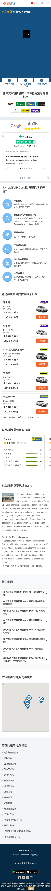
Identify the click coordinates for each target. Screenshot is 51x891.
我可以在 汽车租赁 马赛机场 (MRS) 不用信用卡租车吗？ (24, 631)
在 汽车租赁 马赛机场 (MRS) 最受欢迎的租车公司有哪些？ (24, 602)
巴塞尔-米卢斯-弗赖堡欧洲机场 (17, 831)
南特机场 (8, 797)
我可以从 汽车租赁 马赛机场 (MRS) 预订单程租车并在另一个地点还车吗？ (24, 659)
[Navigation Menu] (48, 3)
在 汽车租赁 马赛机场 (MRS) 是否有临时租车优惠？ (24, 640)
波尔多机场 (9, 775)
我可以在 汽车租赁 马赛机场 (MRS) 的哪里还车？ (23, 650)
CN (35, 3)
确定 (31, 889)
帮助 (25, 863)
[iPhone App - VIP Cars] (32, 872)
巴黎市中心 (9, 781)
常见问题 (18, 863)
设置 (22, 889)
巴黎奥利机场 (10, 764)
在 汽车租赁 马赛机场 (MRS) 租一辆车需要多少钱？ (24, 593)
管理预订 (33, 863)
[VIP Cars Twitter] (23, 878)
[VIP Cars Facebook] (19, 878)
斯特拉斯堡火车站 (12, 837)
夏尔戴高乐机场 (11, 752)
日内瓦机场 (9, 769)
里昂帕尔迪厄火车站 (13, 820)
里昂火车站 (9, 814)
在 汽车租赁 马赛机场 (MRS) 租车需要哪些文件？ (23, 621)
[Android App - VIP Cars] (19, 872)
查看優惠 (41, 317)
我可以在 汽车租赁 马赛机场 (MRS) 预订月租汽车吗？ (24, 612)
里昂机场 (8, 792)
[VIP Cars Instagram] (31, 878)
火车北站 (8, 803)
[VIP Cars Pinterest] (27, 878)
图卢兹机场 (9, 786)
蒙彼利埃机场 (10, 809)
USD (42, 3)
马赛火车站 (9, 825)
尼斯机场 (8, 758)
